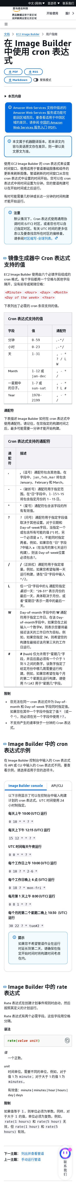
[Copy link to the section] (4, 258)
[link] (51, 34)
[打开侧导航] (6, 24)
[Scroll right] (72, 13)
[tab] (25, 785)
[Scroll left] (43, 13)
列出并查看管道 (32, 1154)
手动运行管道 (31, 1159)
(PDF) (52, 127)
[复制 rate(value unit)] (67, 1040)
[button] (12, 96)
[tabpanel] (38, 881)
